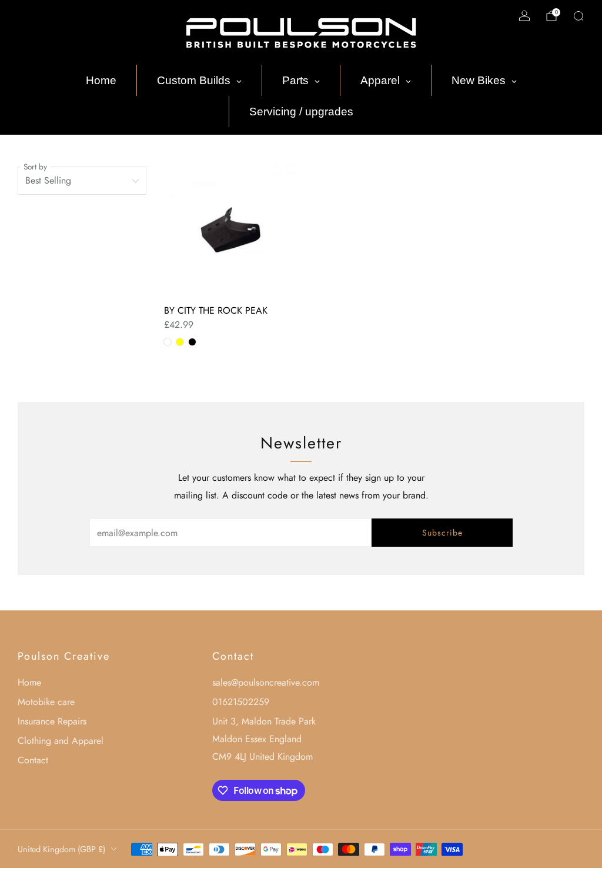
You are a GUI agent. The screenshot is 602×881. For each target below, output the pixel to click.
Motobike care (46, 702)
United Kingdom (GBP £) (61, 849)
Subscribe (442, 532)
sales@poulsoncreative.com (265, 682)
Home (29, 682)
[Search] (578, 16)
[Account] (524, 16)
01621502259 (240, 702)
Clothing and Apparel (60, 740)
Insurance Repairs (52, 721)
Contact (33, 760)
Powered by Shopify (427, 873)
